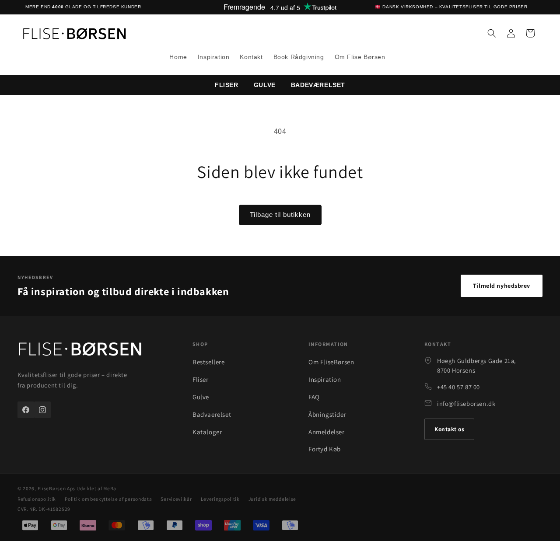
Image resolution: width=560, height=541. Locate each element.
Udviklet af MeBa (96, 488)
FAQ (314, 397)
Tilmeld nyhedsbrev (501, 286)
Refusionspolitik (37, 499)
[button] (491, 33)
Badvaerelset (211, 414)
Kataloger (207, 432)
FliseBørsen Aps (57, 488)
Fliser (200, 379)
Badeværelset (318, 84)
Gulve (265, 84)
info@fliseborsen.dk (466, 403)
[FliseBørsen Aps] (80, 351)
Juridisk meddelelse (272, 499)
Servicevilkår (176, 499)
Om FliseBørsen (331, 362)
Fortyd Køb (324, 449)
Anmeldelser (326, 432)
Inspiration (324, 379)
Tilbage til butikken (280, 214)
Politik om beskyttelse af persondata (108, 499)
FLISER (226, 84)
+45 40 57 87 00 (458, 387)
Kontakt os (449, 429)
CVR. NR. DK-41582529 (44, 509)
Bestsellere (208, 362)
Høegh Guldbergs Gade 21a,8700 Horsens (476, 365)
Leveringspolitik (220, 499)
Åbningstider (327, 414)
